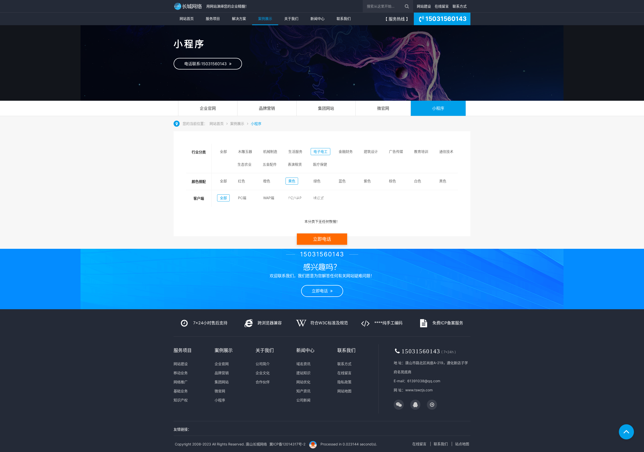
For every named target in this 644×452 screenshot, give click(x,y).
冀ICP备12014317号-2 (287, 444)
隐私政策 (344, 382)
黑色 (442, 181)
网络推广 (181, 382)
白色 (417, 181)
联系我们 (344, 18)
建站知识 (303, 373)
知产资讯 (303, 391)
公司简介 (263, 364)
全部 (223, 151)
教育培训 (421, 151)
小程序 (438, 108)
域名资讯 (303, 364)
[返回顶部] (626, 431)
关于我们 (291, 18)
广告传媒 (396, 151)
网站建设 (424, 6)
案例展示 (265, 18)
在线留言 (442, 6)
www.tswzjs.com (419, 390)
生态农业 (244, 164)
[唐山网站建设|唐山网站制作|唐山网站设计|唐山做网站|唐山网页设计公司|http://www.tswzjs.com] (189, 6)
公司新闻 (303, 400)
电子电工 (320, 151)
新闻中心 (317, 18)
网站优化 (303, 382)
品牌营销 (267, 108)
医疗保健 (320, 164)
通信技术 (446, 151)
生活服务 (295, 151)
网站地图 (344, 391)
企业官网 (208, 108)
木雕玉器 (245, 151)
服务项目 (213, 18)
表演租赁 (295, 164)
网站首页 (187, 18)
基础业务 (181, 391)
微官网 (383, 108)
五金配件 (270, 164)
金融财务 (346, 151)
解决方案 (239, 18)
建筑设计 (371, 151)
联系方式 (460, 6)
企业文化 (263, 373)
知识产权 (181, 400)
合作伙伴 (263, 382)
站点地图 (462, 444)
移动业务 (181, 373)
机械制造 (270, 151)
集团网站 (326, 108)
